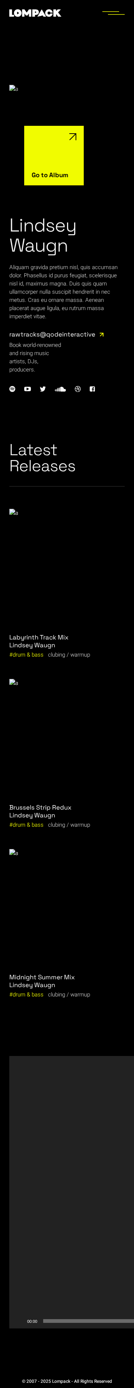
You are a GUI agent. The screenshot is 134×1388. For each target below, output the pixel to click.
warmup (80, 655)
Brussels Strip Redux (40, 807)
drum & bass (28, 655)
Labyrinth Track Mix (38, 637)
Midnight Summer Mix (42, 977)
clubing (56, 655)
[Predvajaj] (19, 1321)
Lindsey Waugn (32, 645)
